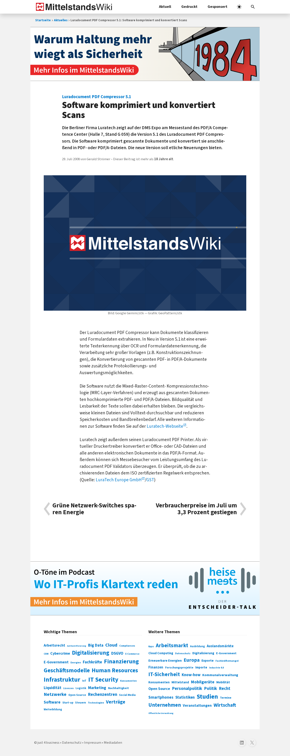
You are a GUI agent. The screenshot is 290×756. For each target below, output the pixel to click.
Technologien (96, 703)
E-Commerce (132, 653)
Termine (225, 698)
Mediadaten (113, 742)
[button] (253, 7)
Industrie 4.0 (216, 667)
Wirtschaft (225, 705)
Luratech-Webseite (165, 426)
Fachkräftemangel (227, 661)
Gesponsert (217, 6)
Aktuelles (61, 20)
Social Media (127, 695)
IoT (84, 681)
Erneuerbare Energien (165, 660)
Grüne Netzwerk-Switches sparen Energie (94, 509)
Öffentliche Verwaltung (160, 713)
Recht (224, 688)
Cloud (111, 645)
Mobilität (223, 682)
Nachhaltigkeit (118, 688)
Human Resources (115, 670)
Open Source (77, 695)
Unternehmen (164, 705)
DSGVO (117, 653)
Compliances (127, 646)
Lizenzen (68, 688)
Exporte (207, 660)
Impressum (92, 742)
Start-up (67, 703)
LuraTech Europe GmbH (119, 480)
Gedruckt (189, 6)
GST (150, 480)
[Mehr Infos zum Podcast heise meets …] (145, 588)
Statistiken (185, 697)
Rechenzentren (102, 694)
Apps (151, 646)
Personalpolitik (187, 688)
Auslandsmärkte (220, 646)
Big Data (95, 645)
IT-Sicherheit (164, 674)
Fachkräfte (92, 662)
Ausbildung (197, 646)
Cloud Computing (160, 653)
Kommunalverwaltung (220, 675)
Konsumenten (128, 681)
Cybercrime (60, 653)
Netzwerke (55, 694)
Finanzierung (121, 661)
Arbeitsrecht (54, 645)
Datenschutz (182, 653)
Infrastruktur (62, 679)
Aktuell (165, 6)
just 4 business (48, 742)
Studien (207, 696)
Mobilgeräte (202, 682)
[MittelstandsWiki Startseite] (73, 7)
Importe (201, 667)
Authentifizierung (76, 645)
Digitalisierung (90, 653)
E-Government (56, 662)
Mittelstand (180, 682)
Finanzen (155, 667)
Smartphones (160, 697)
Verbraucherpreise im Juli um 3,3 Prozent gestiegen (196, 509)
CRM (46, 653)
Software (52, 702)
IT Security (103, 679)
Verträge (115, 701)
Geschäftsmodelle (67, 670)
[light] (239, 7)
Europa (192, 660)
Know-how (191, 675)
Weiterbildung (53, 709)
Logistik (81, 688)
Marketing (97, 688)
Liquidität (52, 688)
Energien (75, 662)
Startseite (43, 20)
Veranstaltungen (197, 705)
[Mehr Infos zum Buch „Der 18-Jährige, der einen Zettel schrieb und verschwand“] (145, 54)
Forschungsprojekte (179, 667)
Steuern (80, 703)
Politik (210, 688)
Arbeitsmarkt (172, 645)
